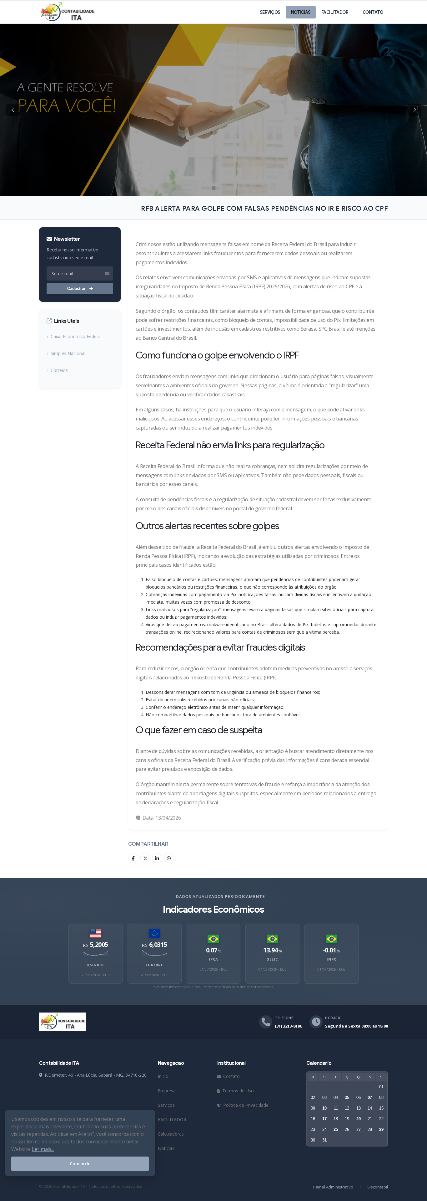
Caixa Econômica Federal (76, 336)
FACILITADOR (335, 12)
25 (336, 1129)
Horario (333, 1017)
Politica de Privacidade (245, 1105)
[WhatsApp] (169, 858)
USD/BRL (95, 964)
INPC (331, 959)
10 (324, 1108)
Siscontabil (377, 1187)
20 (358, 1118)
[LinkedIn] (157, 858)
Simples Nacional (68, 353)
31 (324, 1140)
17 (324, 1118)
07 (370, 1097)
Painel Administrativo (333, 1187)
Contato (373, 12)
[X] (145, 858)
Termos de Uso (237, 1091)
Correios (59, 370)
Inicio (163, 1076)
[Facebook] (133, 858)
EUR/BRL (154, 964)
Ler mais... (43, 1149)
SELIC (272, 959)
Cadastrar (77, 288)
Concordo (80, 1164)
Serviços (270, 12)
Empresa (167, 1091)
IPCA (213, 959)
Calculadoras (171, 1134)
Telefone (284, 1017)
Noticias (301, 12)
